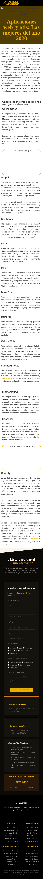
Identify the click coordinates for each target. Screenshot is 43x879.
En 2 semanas (28, 662)
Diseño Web (32, 823)
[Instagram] (15, 816)
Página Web (11, 633)
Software (13, 648)
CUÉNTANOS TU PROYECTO (16, 672)
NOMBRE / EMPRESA (14, 600)
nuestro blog (32, 539)
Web (20, 648)
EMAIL (10, 611)
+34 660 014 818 (21, 782)
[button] (39, 3)
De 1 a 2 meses (25, 665)
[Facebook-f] (23, 816)
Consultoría (24, 651)
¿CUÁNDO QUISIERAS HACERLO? (17, 658)
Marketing (28, 648)
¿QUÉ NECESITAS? (13, 643)
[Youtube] (19, 816)
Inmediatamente (15, 662)
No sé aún (13, 653)
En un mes (13, 665)
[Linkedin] (10, 816)
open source (6, 378)
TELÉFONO (11, 622)
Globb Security (33, 75)
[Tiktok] (32, 816)
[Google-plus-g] (28, 816)
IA (16, 651)
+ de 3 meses (14, 668)
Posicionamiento (11, 846)
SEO (11, 651)
